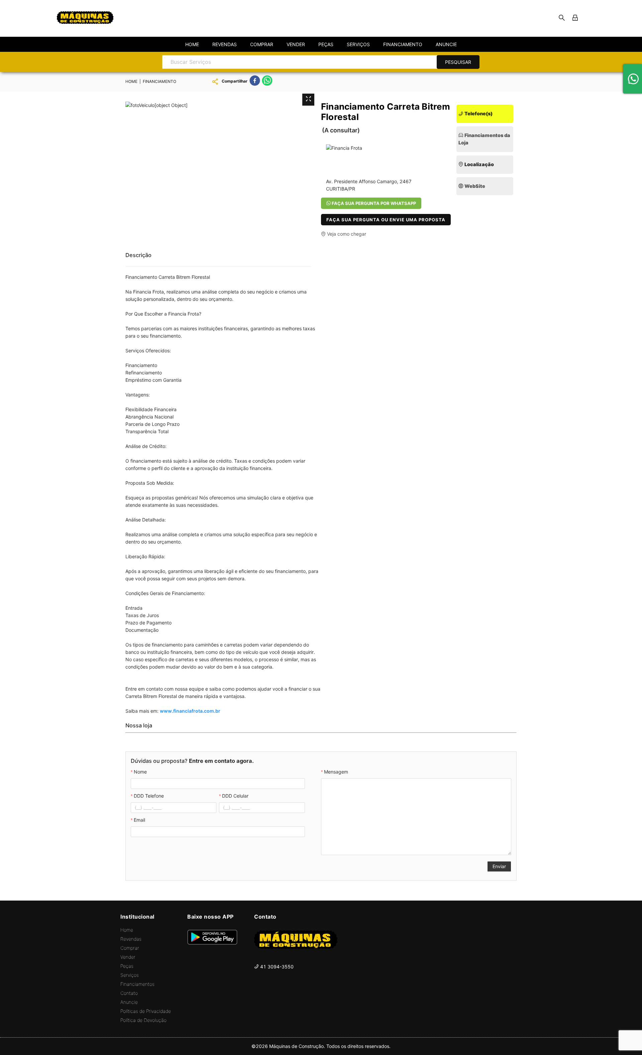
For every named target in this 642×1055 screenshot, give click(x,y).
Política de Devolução (143, 1020)
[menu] (321, 44)
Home (126, 930)
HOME (192, 44)
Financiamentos (137, 984)
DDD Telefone (149, 796)
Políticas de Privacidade (145, 1011)
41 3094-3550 (276, 966)
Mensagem (336, 772)
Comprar (129, 948)
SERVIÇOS (358, 44)
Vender (127, 957)
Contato (129, 993)
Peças (126, 966)
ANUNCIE (446, 44)
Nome (140, 772)
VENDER (296, 44)
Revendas (130, 939)
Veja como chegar (346, 234)
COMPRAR (261, 44)
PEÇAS (325, 44)
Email (139, 820)
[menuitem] (192, 44)
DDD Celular (235, 796)
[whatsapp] (267, 81)
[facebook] (254, 81)
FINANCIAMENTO (402, 44)
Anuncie (129, 1002)
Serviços (129, 975)
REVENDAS (224, 44)
